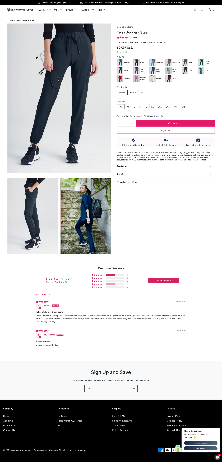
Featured (85, 9)
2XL (159, 106)
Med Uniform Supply (21, 450)
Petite (133, 92)
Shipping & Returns (122, 420)
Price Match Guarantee (70, 420)
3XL (167, 106)
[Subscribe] (134, 388)
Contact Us (9, 430)
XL (152, 106)
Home (10, 20)
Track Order (118, 425)
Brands (69, 9)
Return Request (120, 430)
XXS (121, 106)
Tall (141, 92)
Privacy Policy (174, 415)
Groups (101, 9)
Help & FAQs (119, 415)
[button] (44, 9)
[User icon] (195, 9)
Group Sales (9, 425)
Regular (122, 92)
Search (61, 425)
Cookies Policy (174, 420)
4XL (175, 106)
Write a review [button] (163, 280)
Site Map (81, 450)
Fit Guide (62, 415)
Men (56, 9)
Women (44, 9)
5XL (183, 106)
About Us (8, 420)
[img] (42, 301)
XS (128, 106)
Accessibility (173, 430)
